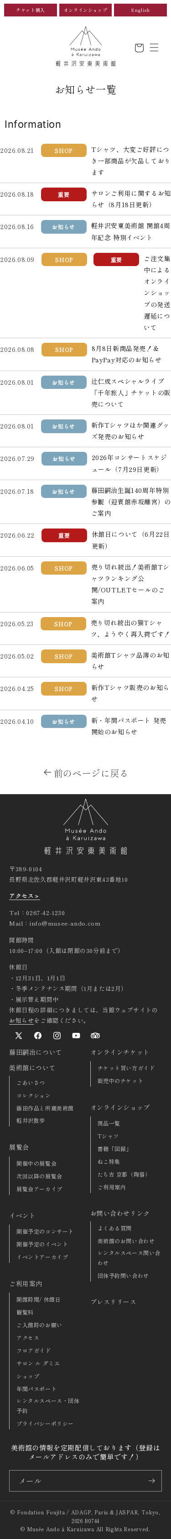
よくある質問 (115, 1228)
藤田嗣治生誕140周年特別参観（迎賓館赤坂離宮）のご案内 (131, 502)
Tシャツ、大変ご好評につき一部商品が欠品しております (131, 161)
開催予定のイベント (42, 1244)
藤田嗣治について (35, 1052)
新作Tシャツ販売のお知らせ (130, 693)
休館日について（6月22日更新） (131, 539)
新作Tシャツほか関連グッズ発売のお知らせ (130, 430)
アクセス (27, 1337)
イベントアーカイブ (42, 1257)
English (140, 9)
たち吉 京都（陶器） (124, 1174)
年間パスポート (36, 1388)
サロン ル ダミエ (38, 1363)
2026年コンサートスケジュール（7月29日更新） (129, 463)
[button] (154, 47)
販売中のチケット (121, 1080)
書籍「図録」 (115, 1148)
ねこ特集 (109, 1161)
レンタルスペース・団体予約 (48, 1405)
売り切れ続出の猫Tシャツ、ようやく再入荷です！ (131, 628)
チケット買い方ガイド (126, 1068)
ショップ (27, 1376)
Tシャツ (108, 1136)
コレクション (33, 1095)
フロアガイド (33, 1350)
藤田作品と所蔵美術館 (45, 1108)
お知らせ (21, 1020)
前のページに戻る (91, 773)
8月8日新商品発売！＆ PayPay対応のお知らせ (127, 354)
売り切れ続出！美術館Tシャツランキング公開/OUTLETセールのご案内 (130, 584)
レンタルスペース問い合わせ (129, 1258)
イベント (22, 1215)
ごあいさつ (30, 1082)
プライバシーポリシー (45, 1423)
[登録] (151, 1481)
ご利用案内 (25, 1283)
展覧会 (19, 1147)
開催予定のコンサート (45, 1231)
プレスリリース (113, 1301)
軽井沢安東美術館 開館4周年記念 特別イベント (131, 231)
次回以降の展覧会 (39, 1176)
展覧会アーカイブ (39, 1189)
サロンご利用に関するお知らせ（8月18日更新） (131, 198)
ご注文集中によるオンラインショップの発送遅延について (157, 293)
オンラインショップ (85, 9)
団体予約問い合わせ (123, 1275)
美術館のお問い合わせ (126, 1241)
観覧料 (25, 1312)
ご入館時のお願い (39, 1325)
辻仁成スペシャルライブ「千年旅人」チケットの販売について (131, 392)
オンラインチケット (120, 1052)
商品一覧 (109, 1123)
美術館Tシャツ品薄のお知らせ (130, 660)
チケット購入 (30, 9)
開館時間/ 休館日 (38, 1299)
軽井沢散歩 (30, 1120)
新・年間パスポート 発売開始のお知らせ (128, 726)
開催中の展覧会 (36, 1163)
